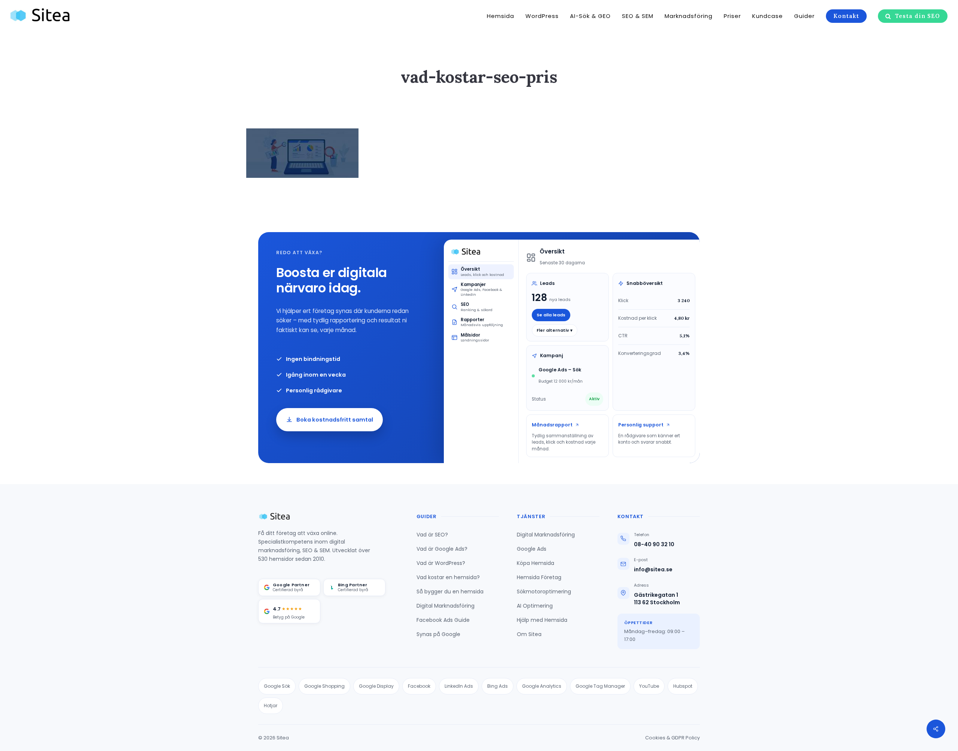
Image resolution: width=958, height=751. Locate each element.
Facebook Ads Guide (443, 620)
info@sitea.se (653, 569)
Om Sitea (529, 634)
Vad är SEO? (432, 534)
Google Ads (531, 549)
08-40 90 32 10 (654, 544)
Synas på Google (438, 634)
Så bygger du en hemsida (450, 591)
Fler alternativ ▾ (555, 330)
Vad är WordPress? (441, 563)
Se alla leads (551, 315)
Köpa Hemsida (535, 563)
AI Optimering (535, 605)
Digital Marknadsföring (446, 605)
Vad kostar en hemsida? (448, 577)
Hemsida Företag (539, 577)
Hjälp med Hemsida (542, 620)
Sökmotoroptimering (544, 591)
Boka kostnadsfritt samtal (334, 419)
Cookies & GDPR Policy (672, 737)
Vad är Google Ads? (442, 549)
